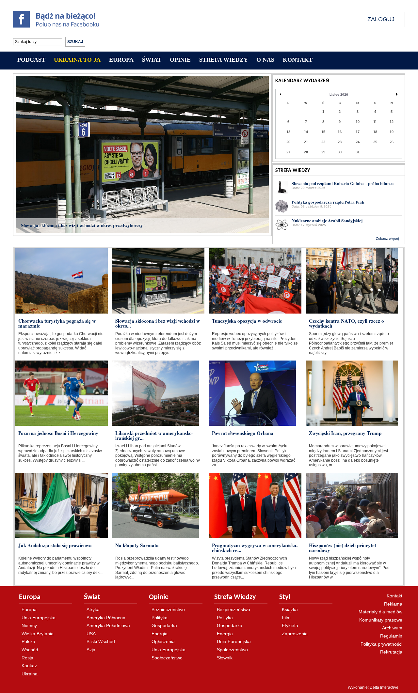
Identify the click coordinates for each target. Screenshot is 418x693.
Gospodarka (164, 625)
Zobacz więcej (387, 238)
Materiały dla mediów (380, 611)
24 (358, 142)
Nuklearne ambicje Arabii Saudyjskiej (327, 220)
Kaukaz (29, 665)
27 (288, 152)
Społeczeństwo (167, 657)
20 (288, 142)
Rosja (27, 657)
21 (306, 142)
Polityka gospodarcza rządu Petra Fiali (328, 202)
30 (340, 152)
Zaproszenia (295, 633)
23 (340, 142)
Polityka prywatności (381, 644)
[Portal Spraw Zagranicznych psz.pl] (225, 27)
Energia (160, 633)
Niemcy (29, 625)
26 (392, 142)
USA (91, 633)
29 (323, 152)
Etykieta (290, 625)
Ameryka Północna (106, 617)
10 (358, 122)
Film (286, 617)
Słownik (225, 657)
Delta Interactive (384, 687)
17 (358, 132)
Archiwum (392, 627)
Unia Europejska (39, 617)
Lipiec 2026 (339, 94)
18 (375, 132)
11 (375, 122)
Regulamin (391, 636)
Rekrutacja (391, 651)
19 (392, 132)
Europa (29, 609)
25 (375, 142)
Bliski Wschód (101, 641)
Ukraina (30, 673)
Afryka (93, 609)
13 (288, 132)
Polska (28, 641)
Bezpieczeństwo (168, 609)
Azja (91, 649)
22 (323, 142)
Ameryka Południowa (108, 625)
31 (358, 152)
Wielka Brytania (38, 633)
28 (306, 152)
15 (323, 132)
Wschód (30, 649)
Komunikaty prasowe (380, 620)
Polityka (160, 617)
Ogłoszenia (163, 641)
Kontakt (394, 595)
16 (340, 132)
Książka (290, 609)
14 (306, 132)
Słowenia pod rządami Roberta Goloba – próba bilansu (343, 183)
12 (392, 122)
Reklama (393, 604)
